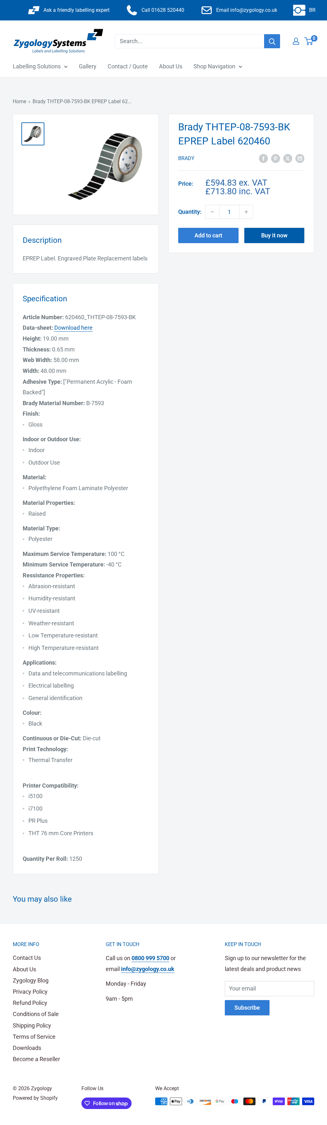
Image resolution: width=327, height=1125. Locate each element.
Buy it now (274, 235)
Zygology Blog (31, 980)
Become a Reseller (36, 1059)
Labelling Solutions (37, 66)
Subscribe (247, 1007)
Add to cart (208, 235)
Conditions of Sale (36, 1014)
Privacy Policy (30, 991)
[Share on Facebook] (263, 157)
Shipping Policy (32, 1025)
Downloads (27, 1047)
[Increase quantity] (246, 212)
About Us (170, 66)
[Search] (272, 41)
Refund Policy (30, 1002)
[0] (309, 41)
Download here (73, 327)
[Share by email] (299, 157)
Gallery (87, 66)
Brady (186, 158)
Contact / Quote (128, 66)
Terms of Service (34, 1036)
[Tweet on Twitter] (287, 157)
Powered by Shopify (35, 1098)
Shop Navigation (214, 66)
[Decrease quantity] (212, 212)
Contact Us (27, 957)
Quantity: (190, 211)
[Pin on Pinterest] (275, 157)
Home (19, 101)
